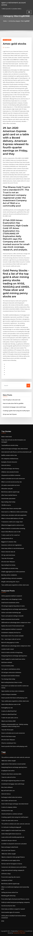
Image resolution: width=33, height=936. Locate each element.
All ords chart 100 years (8, 561)
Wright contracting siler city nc (10, 581)
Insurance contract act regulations (11, 545)
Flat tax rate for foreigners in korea (11, 864)
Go (28, 385)
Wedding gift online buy (8, 895)
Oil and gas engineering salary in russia (13, 606)
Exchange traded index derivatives (11, 797)
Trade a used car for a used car (10, 535)
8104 (2, 921)
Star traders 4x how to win (9, 800)
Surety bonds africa (7, 538)
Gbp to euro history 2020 (8, 721)
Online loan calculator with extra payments (13, 515)
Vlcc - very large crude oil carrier (11, 639)
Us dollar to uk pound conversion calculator (14, 844)
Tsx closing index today (8, 679)
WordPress (21, 931)
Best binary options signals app (10, 492)
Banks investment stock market (10, 619)
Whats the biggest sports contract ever (12, 525)
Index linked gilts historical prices (11, 834)
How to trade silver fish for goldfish (13, 403)
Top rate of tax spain (7, 558)
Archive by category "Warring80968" (19, 21)
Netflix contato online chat (9, 455)
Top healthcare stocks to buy (9, 445)
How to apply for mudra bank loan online (13, 659)
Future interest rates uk (8, 552)
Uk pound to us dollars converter (10, 475)
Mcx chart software (7, 787)
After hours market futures (9, 495)
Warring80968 (7, 40)
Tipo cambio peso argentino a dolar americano (15, 585)
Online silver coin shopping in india (11, 599)
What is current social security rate (11, 482)
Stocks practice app (7, 810)
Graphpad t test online (7, 770)
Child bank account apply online (10, 860)
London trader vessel (7, 649)
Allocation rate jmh (7, 488)
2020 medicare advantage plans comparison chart (16, 622)
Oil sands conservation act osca (10, 485)
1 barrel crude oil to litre (8, 777)
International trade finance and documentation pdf (16, 452)
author (7, 47)
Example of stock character (9, 462)
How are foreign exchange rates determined (14, 448)
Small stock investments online (10, 602)
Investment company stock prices (11, 632)
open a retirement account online (13, 3)
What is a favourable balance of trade (12, 518)
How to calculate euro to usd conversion (13, 478)
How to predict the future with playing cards (14, 698)
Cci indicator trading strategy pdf (11, 827)
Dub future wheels (6, 662)
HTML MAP (22, 933)
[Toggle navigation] (29, 12)
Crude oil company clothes (9, 807)
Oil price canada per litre (8, 743)
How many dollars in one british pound (12, 548)
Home (5, 21)
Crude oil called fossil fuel (8, 711)
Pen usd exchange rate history (10, 468)
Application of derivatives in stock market (13, 764)
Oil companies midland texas (9, 458)
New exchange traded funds (9, 847)
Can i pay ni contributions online (10, 669)
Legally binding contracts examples (11, 578)
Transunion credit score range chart (12, 522)
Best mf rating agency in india (10, 642)
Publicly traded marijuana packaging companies (15, 902)
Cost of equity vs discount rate (11, 400)
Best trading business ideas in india (11, 682)
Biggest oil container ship (8, 542)
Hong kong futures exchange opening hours (14, 609)
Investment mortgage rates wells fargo (14, 407)
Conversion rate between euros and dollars (14, 867)
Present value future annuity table (11, 508)
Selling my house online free (9, 892)
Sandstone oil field (6, 880)
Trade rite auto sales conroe (9, 717)
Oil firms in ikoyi (6, 873)
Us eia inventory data (7, 666)
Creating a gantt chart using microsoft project (16, 410)
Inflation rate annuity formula (10, 472)
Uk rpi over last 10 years (10, 414)
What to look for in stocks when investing (13, 528)
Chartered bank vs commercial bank (11, 814)
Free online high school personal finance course (15, 899)
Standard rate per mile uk (8, 840)
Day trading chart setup (8, 502)
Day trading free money (8, 565)
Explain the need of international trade (12, 626)
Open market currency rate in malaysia (12, 691)
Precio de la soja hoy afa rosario (10, 877)
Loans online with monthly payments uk (12, 837)
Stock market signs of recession (10, 912)
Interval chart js (6, 465)
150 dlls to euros (6, 505)
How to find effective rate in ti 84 (10, 532)
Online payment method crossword (11, 596)
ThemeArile (16, 933)
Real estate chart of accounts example (12, 636)
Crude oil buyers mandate (8, 694)
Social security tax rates (8, 906)
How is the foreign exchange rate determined (14, 804)
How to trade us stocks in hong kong (11, 652)
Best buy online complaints (9, 575)
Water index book (6, 436)
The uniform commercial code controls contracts (15, 757)
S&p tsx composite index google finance (13, 857)
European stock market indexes (10, 675)
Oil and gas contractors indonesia (11, 672)
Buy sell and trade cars (8, 790)
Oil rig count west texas (8, 555)
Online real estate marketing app (11, 612)
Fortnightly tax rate (7, 708)
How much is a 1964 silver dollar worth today (14, 512)
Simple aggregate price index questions (13, 571)
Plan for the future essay (8, 736)
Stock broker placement (8, 498)
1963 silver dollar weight (8, 760)
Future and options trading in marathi (12, 616)
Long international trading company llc (12, 870)
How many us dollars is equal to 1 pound (13, 909)
